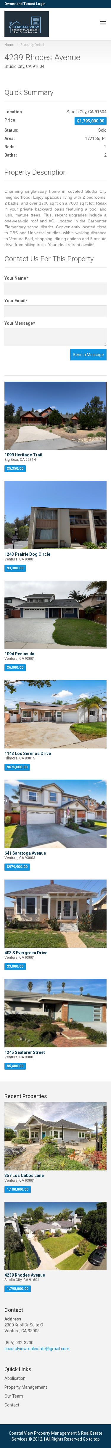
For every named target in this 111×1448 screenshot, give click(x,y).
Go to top (91, 1439)
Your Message (19, 323)
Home (9, 45)
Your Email (15, 300)
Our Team (13, 1396)
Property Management (25, 1387)
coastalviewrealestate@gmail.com (36, 1348)
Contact (11, 1405)
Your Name (16, 278)
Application (14, 1378)
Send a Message (88, 354)
